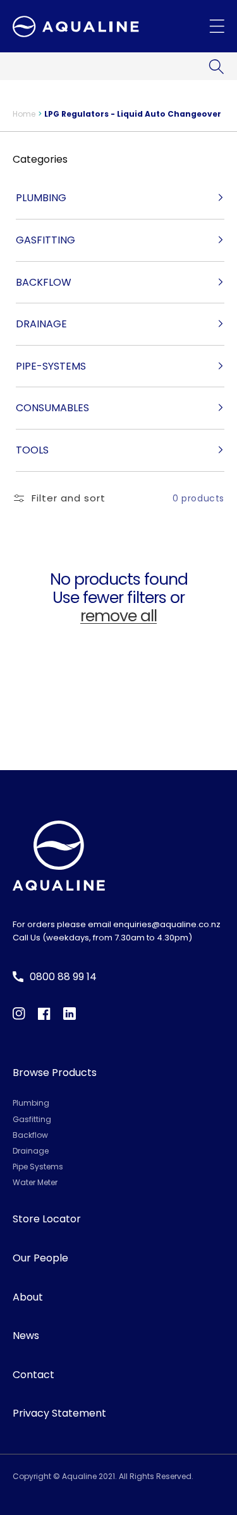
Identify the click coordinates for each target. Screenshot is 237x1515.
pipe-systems (51, 366)
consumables (52, 408)
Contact (33, 1374)
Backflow (30, 1135)
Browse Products (55, 1072)
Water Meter (35, 1182)
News (26, 1335)
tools (32, 450)
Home (24, 113)
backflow (43, 282)
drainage (41, 324)
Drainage (31, 1150)
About (28, 1297)
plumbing (41, 197)
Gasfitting (32, 1119)
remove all (118, 616)
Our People (40, 1258)
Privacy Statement (59, 1413)
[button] (216, 66)
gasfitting (45, 240)
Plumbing (31, 1102)
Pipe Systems (38, 1166)
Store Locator (47, 1219)
